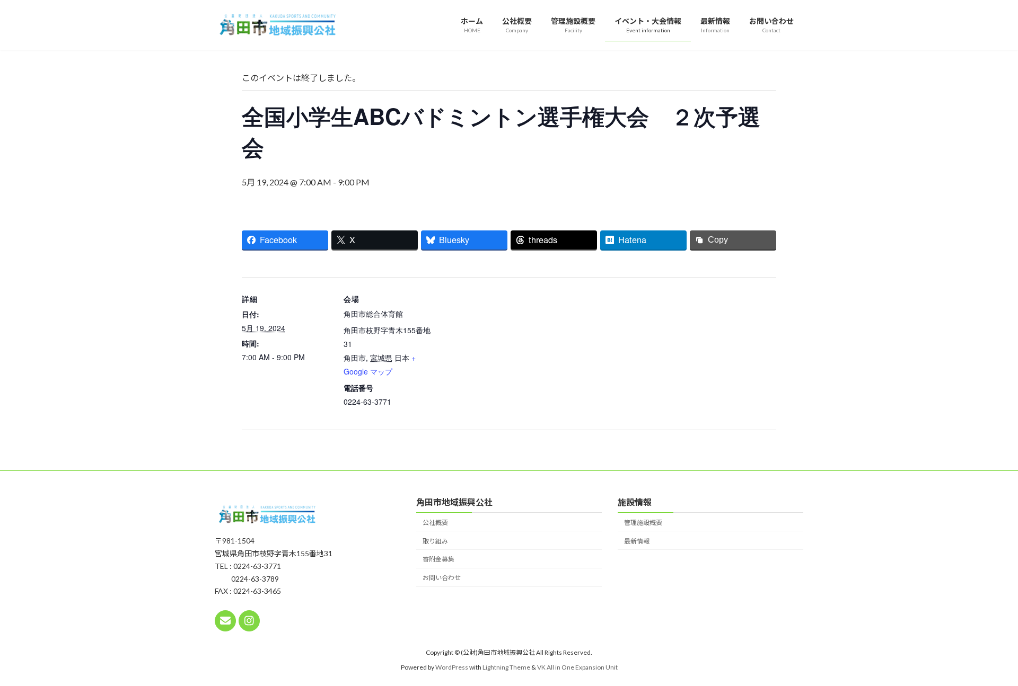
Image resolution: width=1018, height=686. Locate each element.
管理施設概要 (643, 522)
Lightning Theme (506, 667)
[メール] (225, 620)
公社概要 (435, 522)
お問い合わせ (442, 578)
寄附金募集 (438, 559)
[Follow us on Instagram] (249, 620)
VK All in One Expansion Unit (577, 667)
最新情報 (637, 541)
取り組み (435, 541)
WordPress (451, 667)
